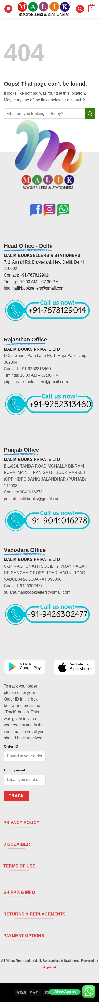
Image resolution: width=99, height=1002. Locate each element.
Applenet (49, 967)
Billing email (14, 770)
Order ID (11, 746)
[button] (8, 9)
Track (16, 796)
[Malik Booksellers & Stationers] (44, 9)
